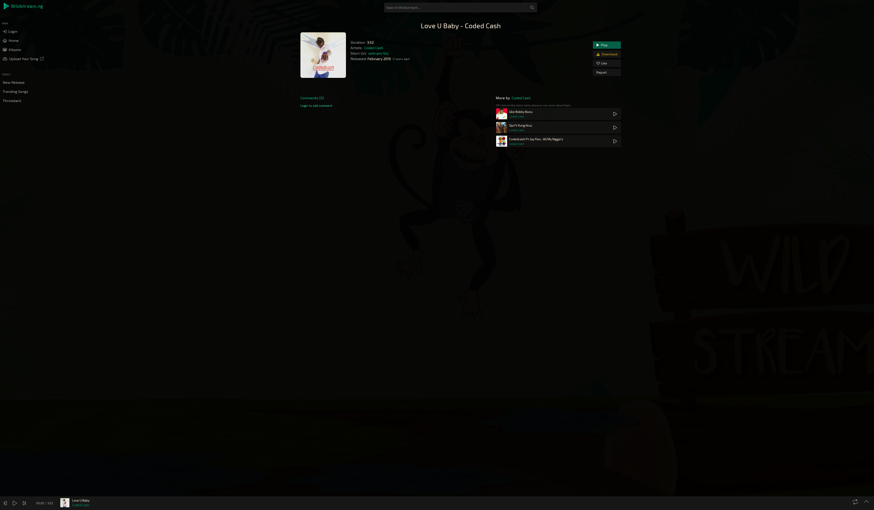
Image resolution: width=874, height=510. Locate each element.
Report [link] (602, 72)
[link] (316, 105)
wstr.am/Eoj (378, 53)
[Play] (15, 503)
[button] (24, 6)
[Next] (25, 503)
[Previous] (6, 503)
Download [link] (609, 54)
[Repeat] (856, 501)
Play (604, 45)
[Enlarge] (867, 501)
